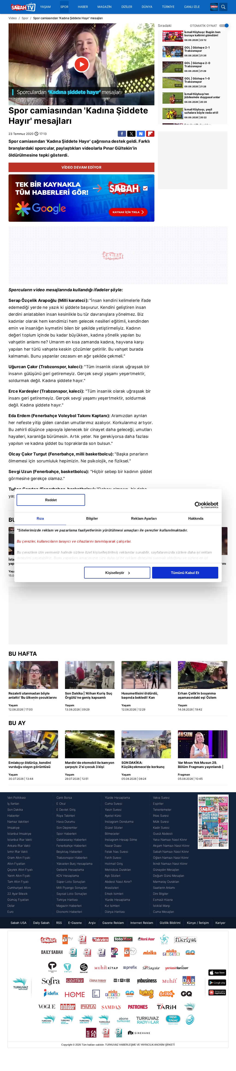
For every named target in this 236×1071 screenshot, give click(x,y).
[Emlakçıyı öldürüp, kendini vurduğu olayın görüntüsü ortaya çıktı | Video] (33, 744)
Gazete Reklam (113, 923)
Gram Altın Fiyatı (18, 857)
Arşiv (92, 923)
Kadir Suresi (161, 827)
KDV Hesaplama (67, 875)
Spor (25, 18)
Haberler (13, 815)
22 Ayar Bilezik (17, 893)
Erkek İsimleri (114, 893)
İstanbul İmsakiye (19, 833)
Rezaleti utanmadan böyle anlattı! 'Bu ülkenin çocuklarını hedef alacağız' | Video (33, 695)
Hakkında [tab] (196, 518)
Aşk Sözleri (112, 875)
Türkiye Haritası (67, 899)
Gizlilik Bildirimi (170, 923)
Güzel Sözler (114, 827)
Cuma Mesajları (163, 911)
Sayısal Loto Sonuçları (71, 893)
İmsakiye (13, 827)
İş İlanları (13, 803)
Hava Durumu (65, 821)
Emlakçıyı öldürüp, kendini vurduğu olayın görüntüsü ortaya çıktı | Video (30, 765)
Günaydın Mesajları (166, 869)
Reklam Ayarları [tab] (144, 518)
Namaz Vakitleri (18, 821)
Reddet (51, 500)
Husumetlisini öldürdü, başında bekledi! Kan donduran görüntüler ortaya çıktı (143, 695)
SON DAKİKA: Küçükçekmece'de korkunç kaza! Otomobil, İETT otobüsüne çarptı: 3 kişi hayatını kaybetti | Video (143, 765)
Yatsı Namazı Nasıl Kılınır (170, 839)
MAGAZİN (104, 7)
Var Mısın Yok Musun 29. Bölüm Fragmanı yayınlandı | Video (200, 765)
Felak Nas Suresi (116, 851)
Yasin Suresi (113, 809)
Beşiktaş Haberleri (69, 851)
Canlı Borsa (64, 797)
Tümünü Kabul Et (185, 573)
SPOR (64, 7)
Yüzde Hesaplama (117, 797)
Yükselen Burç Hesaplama (74, 863)
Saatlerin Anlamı (164, 887)
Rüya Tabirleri (65, 815)
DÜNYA (147, 7)
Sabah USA (19, 923)
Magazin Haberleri (69, 905)
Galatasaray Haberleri (71, 839)
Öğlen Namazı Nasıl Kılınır (171, 857)
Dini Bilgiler (160, 893)
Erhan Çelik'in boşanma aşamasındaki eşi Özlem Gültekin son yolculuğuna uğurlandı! (198, 695)
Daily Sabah (41, 923)
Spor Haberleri (66, 833)
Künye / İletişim (198, 923)
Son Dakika (15, 809)
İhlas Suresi (161, 815)
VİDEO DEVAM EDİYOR (81, 167)
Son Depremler (66, 827)
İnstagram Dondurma (119, 821)
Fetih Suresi (113, 857)
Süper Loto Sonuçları (70, 881)
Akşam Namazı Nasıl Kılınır (171, 845)
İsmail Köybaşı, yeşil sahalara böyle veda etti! (201, 111)
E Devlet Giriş (66, 809)
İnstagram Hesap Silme (121, 839)
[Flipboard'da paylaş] (150, 134)
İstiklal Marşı (161, 905)
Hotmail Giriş (114, 863)
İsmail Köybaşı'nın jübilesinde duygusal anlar (202, 95)
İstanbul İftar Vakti (19, 839)
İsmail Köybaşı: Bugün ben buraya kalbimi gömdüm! (202, 33)
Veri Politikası (16, 797)
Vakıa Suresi (161, 797)
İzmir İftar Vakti (17, 851)
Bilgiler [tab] (92, 518)
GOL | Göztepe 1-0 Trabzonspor (197, 80)
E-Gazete (75, 923)
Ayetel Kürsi (113, 815)
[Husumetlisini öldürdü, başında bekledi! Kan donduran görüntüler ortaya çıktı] (146, 675)
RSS (59, 923)
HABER (83, 7)
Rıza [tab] (40, 518)
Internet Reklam (141, 923)
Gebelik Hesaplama (70, 869)
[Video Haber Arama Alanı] (223, 7)
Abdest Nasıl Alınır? (118, 881)
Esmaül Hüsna (163, 899)
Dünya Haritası (115, 911)
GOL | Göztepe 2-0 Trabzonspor (197, 64)
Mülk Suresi (161, 821)
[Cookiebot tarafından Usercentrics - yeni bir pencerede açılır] (198, 505)
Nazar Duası (113, 845)
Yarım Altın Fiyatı (18, 875)
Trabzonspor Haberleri (71, 857)
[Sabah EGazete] (213, 855)
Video (13, 18)
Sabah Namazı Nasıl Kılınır (171, 851)
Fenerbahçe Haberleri (71, 845)
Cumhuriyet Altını (19, 887)
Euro (10, 911)
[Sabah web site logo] (214, 7)
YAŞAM (45, 7)
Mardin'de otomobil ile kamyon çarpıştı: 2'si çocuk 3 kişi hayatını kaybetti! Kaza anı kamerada (89, 765)
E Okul (60, 803)
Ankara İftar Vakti (18, 845)
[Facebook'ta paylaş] (122, 134)
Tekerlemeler (162, 809)
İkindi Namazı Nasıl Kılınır (170, 863)
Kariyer (220, 923)
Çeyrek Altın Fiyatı (20, 869)
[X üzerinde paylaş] (131, 134)
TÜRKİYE (168, 7)
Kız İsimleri (112, 905)
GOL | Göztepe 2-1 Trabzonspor (197, 49)
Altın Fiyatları (16, 863)
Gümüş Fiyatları (18, 899)
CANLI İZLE (192, 7)
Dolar (11, 905)
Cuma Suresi (113, 803)
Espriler (158, 803)
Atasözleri (112, 887)
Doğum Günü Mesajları (168, 875)
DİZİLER (126, 7)
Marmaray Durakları (166, 881)
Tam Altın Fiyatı (18, 881)
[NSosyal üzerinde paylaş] (141, 134)
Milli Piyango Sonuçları (71, 887)
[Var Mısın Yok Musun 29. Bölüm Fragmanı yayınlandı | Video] (202, 744)
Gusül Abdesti (163, 833)
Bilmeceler (112, 833)
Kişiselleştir (114, 573)
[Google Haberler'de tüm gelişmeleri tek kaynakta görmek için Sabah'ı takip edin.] (81, 200)
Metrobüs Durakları (118, 869)
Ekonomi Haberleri (69, 911)
